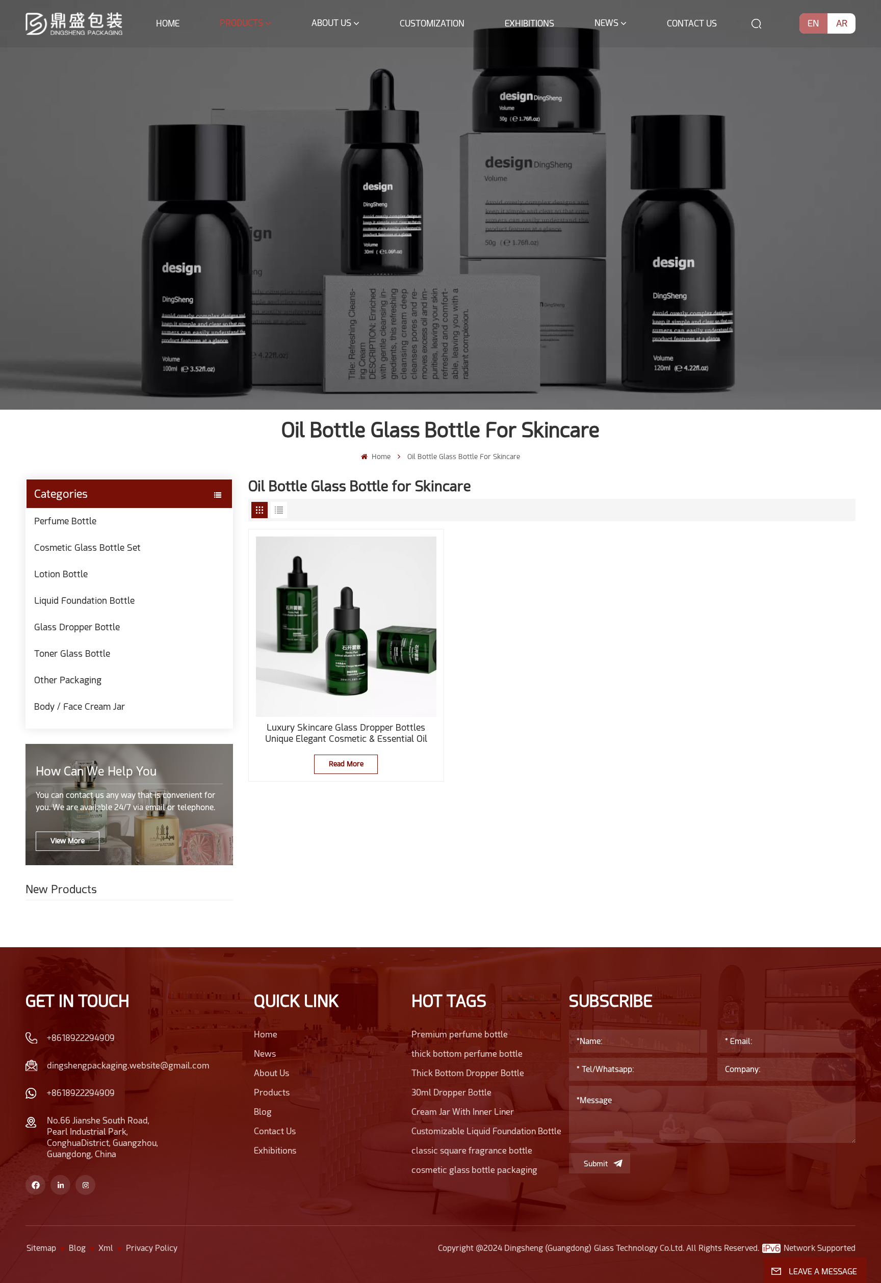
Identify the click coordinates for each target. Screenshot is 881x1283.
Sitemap (41, 1248)
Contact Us (692, 23)
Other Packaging (67, 680)
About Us (331, 23)
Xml (105, 1248)
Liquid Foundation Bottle (84, 600)
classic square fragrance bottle (471, 1150)
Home (167, 23)
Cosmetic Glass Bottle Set (87, 547)
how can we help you (96, 771)
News (606, 23)
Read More (346, 764)
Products (241, 23)
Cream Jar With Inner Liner (462, 1112)
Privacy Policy (151, 1248)
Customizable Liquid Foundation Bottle (486, 1131)
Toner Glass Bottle (72, 653)
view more (67, 841)
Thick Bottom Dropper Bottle (467, 1073)
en (813, 23)
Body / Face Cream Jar (79, 706)
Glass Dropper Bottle (77, 627)
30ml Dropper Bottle (451, 1092)
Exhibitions (529, 23)
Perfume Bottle (65, 521)
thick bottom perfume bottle (467, 1054)
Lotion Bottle (61, 574)
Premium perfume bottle (459, 1034)
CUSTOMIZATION (432, 23)
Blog (263, 1112)
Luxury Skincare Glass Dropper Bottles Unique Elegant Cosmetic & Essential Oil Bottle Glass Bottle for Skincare (346, 733)
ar (841, 23)
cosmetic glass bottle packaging (474, 1170)
